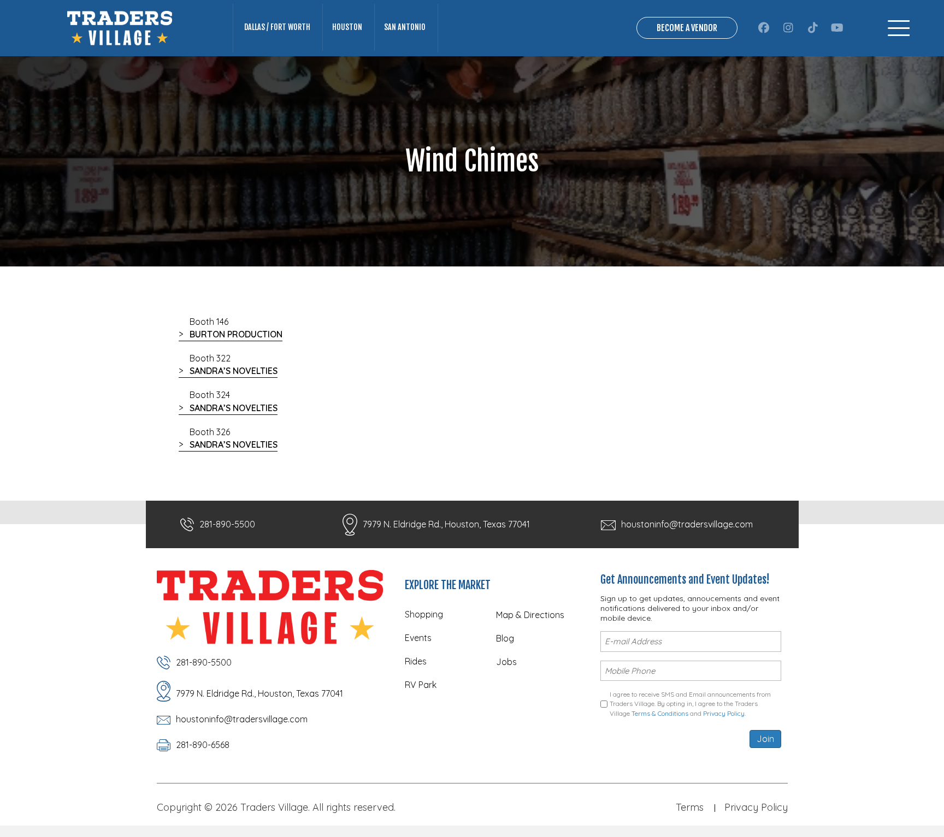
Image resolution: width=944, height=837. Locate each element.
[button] (763, 27)
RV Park (420, 684)
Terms (690, 807)
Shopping (424, 614)
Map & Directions (530, 614)
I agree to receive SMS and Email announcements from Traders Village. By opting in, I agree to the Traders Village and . (690, 703)
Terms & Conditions (660, 713)
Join (765, 738)
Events (418, 637)
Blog (505, 638)
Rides (416, 661)
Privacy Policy (724, 713)
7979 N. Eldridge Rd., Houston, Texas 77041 (446, 524)
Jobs (506, 661)
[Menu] (898, 28)
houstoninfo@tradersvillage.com (687, 524)
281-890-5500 (227, 524)
